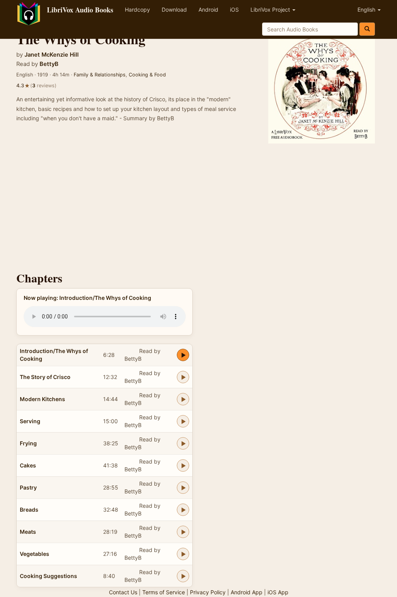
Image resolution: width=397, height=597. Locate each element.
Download (174, 9)
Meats (28, 531)
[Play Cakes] (183, 465)
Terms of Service (163, 592)
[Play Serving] (183, 421)
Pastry (28, 487)
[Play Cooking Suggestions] (183, 576)
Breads (29, 509)
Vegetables (34, 553)
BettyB (49, 64)
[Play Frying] (183, 443)
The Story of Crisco (45, 377)
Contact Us (123, 592)
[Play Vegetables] (183, 554)
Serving (30, 421)
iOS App (278, 592)
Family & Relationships (100, 75)
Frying (28, 443)
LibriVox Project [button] (271, 9)
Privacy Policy (208, 592)
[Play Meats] (183, 532)
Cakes (28, 465)
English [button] (367, 9)
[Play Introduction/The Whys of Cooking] (183, 355)
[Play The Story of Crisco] (183, 377)
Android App (246, 592)
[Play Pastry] (183, 487)
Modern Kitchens (42, 399)
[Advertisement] (198, 205)
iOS (234, 9)
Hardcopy (137, 9)
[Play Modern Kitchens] (183, 399)
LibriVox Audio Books (80, 10)
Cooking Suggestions (48, 576)
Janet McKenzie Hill (51, 54)
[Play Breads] (183, 510)
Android (208, 9)
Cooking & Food (147, 75)
